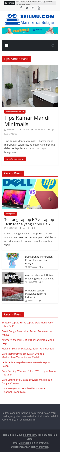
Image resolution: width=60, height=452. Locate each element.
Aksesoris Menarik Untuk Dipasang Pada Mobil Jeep (39, 277)
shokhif (26, 129)
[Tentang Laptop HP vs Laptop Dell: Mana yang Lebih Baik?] (30, 180)
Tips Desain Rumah (15, 111)
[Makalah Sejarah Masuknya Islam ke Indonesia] (13, 289)
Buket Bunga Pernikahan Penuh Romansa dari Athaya (39, 260)
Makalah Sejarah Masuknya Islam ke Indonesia (35, 294)
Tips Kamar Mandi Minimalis (27, 121)
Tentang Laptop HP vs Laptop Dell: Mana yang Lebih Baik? (29, 221)
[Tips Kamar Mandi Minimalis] (30, 66)
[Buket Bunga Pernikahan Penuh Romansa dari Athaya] (13, 255)
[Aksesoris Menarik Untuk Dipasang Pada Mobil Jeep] (13, 273)
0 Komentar (40, 129)
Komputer (10, 213)
